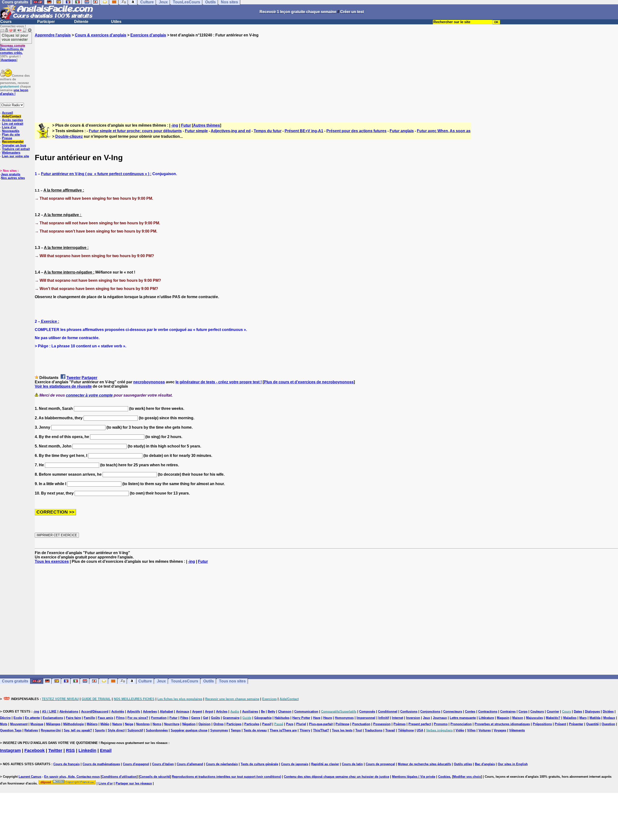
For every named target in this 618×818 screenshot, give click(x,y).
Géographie (263, 718)
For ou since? (137, 718)
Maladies (569, 718)
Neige (129, 724)
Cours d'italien (163, 764)
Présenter (576, 724)
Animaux (182, 711)
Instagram (10, 750)
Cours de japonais (294, 764)
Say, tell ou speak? (78, 730)
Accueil (7, 113)
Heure (327, 718)
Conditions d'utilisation (119, 776)
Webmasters (11, 152)
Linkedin (87, 750)
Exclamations (53, 718)
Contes (470, 711)
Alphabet (166, 711)
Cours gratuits (15, 681)
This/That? (321, 730)
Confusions (408, 711)
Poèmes (399, 724)
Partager (89, 378)
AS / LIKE (49, 711)
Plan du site (11, 134)
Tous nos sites (232, 681)
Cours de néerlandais (222, 764)
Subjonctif (135, 730)
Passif (266, 724)
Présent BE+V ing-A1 (304, 131)
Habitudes (281, 718)
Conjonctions (430, 711)
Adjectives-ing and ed (231, 131)
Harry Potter (301, 718)
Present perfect (419, 724)
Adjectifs (133, 711)
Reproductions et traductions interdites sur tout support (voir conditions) (226, 776)
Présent (560, 724)
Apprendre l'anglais (53, 35)
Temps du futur (267, 131)
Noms (157, 724)
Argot (209, 711)
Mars (583, 718)
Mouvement (19, 724)
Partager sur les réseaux (134, 783)
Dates (578, 711)
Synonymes (219, 730)
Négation (189, 724)
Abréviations (68, 711)
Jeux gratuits (10, 174)
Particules (251, 724)
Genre (195, 718)
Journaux (440, 718)
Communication (306, 711)
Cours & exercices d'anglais (100, 35)
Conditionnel (387, 711)
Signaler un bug (14, 145)
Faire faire (73, 718)
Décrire (5, 718)
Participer (46, 22)
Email (106, 750)
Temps (236, 730)
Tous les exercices (52, 561)
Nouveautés (10, 131)
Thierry (305, 730)
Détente (81, 22)
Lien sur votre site (15, 156)
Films (120, 718)
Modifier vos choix (467, 776)
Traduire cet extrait (16, 149)
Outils (208, 681)
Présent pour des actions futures (356, 131)
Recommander (13, 142)
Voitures (484, 730)
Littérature (486, 718)
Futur (186, 125)
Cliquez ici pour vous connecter (15, 37)
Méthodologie (73, 724)
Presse (7, 138)
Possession (382, 724)
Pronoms (441, 724)
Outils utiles (463, 764)
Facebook (34, 750)
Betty (271, 711)
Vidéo (460, 730)
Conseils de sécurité (155, 776)
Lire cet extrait (12, 123)
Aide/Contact (11, 116)
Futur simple (196, 131)
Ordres (218, 724)
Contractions (487, 711)
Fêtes (184, 718)
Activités (117, 711)
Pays (289, 724)
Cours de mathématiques (101, 764)
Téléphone (406, 730)
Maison (517, 718)
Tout (358, 730)
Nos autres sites (13, 178)
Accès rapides (12, 120)
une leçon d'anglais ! (14, 92)
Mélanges (53, 724)
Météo (104, 724)
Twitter (55, 750)
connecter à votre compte (89, 395)
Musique (36, 724)
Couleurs (537, 711)
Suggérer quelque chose (189, 730)
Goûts (215, 718)
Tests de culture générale (259, 764)
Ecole (18, 718)
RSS (70, 750)
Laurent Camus (30, 776)
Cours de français (66, 764)
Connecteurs (452, 711)
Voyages (500, 730)
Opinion (204, 724)
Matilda (595, 718)
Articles (221, 711)
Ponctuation (361, 724)
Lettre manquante (463, 718)
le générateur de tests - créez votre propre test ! (219, 382)
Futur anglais (402, 131)
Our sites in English (513, 764)
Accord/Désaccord (94, 711)
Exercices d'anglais (148, 35)
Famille (89, 718)
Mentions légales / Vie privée (413, 776)
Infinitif (383, 718)
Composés (367, 711)
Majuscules (534, 718)
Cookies (444, 776)
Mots (3, 724)
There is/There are (283, 730)
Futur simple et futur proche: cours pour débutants (135, 131)
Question (608, 724)
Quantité (592, 724)
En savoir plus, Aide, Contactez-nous (72, 776)
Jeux (161, 681)
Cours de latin (352, 764)
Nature (117, 724)
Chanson (284, 711)
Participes (233, 724)
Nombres (143, 724)
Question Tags (10, 730)
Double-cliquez (69, 136)
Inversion (413, 718)
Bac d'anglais (485, 764)
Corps (523, 711)
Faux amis (105, 718)
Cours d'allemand (190, 764)
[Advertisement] (326, 75)
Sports (100, 730)
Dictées (608, 711)
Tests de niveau (255, 730)
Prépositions (542, 724)
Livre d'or (9, 127)
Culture (145, 681)
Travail (390, 730)
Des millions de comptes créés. (12, 49)
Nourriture (171, 724)
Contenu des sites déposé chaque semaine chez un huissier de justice (336, 776)
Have (316, 718)
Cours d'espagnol (136, 764)
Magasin (503, 718)
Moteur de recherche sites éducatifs (424, 764)
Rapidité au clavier (325, 764)
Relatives (31, 730)
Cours (6, 22)
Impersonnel (366, 718)
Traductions (373, 730)
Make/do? (553, 718)
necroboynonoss (149, 382)
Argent (197, 711)
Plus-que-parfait (321, 724)
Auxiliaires (250, 711)
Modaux (609, 718)
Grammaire (231, 718)
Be (263, 711)
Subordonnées (157, 730)
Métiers (92, 724)
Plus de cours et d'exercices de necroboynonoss (309, 382)
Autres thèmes (206, 125)
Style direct (116, 730)
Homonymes (344, 718)
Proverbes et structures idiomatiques (502, 724)
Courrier (553, 711)
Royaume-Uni (51, 730)
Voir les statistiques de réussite (63, 386)
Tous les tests (342, 730)
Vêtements (517, 730)
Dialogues (592, 711)
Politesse (342, 724)
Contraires (508, 711)
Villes (471, 730)
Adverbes (150, 711)
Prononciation (461, 724)
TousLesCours (184, 681)
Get (205, 718)
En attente (32, 718)
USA (420, 730)
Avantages (8, 60)
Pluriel (301, 724)
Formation (159, 718)
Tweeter (73, 378)
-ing (174, 125)
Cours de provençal (380, 764)
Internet (397, 718)
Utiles (116, 22)
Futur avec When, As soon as (444, 131)
